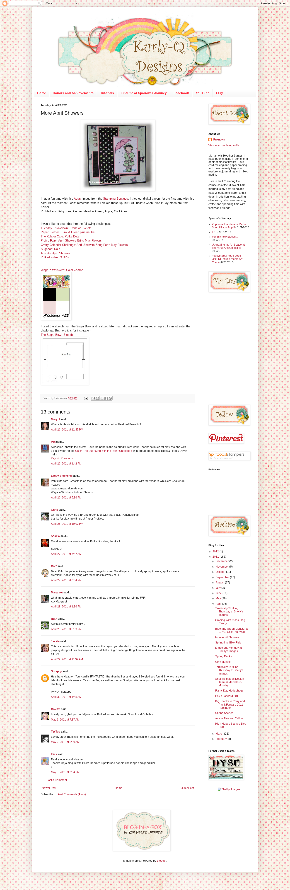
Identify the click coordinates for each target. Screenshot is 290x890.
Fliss (54, 754)
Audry (78, 198)
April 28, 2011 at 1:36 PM (66, 606)
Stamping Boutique (115, 198)
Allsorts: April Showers (55, 253)
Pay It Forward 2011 (227, 696)
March (220, 733)
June (219, 593)
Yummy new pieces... (225, 236)
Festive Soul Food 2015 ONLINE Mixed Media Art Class (227, 259)
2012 (216, 551)
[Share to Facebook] (106, 398)
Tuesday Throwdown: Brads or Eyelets (66, 228)
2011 (216, 556)
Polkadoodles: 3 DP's (55, 257)
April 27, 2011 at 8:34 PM (66, 580)
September (223, 577)
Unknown (219, 139)
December (222, 561)
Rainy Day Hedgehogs (229, 690)
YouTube (202, 93)
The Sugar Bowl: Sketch (57, 334)
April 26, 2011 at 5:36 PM (66, 497)
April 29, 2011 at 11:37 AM (67, 659)
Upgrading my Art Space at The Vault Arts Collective (228, 246)
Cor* (54, 566)
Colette (55, 709)
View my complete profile (223, 145)
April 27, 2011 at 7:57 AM (66, 554)
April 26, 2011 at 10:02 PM (67, 523)
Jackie (55, 641)
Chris (54, 509)
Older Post (187, 788)
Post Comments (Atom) (72, 794)
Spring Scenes (224, 713)
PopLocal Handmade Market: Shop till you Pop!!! (230, 226)
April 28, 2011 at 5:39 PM (66, 629)
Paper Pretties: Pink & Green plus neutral (68, 232)
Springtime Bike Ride (228, 642)
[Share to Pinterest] (110, 398)
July (218, 587)
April (219, 603)
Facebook (181, 93)
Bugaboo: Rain (50, 249)
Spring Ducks (223, 656)
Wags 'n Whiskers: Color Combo (62, 270)
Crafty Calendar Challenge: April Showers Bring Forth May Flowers (84, 245)
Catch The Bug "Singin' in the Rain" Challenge (103, 450)
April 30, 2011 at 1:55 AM (66, 697)
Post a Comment (56, 780)
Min (53, 441)
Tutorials (107, 93)
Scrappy (56, 671)
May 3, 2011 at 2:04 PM (65, 772)
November (222, 566)
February (221, 738)
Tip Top (55, 731)
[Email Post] (86, 398)
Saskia (55, 536)
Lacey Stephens (61, 475)
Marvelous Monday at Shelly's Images (228, 649)
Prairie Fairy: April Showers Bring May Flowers (71, 240)
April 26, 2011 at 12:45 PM (67, 429)
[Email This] (93, 398)
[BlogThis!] (97, 398)
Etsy (219, 93)
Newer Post (49, 788)
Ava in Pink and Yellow (229, 718)
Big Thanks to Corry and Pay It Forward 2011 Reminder (230, 704)
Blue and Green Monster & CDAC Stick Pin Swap (231, 630)
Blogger (161, 860)
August (220, 582)
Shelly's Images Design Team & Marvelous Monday (229, 682)
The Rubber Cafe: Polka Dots (60, 236)
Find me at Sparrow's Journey (144, 93)
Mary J (55, 419)
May (219, 598)
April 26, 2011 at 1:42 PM (66, 463)
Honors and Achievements (73, 93)
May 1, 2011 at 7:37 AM (65, 719)
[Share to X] (101, 398)
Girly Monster (223, 661)
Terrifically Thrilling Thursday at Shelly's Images (229, 612)
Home (41, 93)
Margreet (57, 592)
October (221, 571)
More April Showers (227, 637)
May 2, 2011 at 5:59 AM (65, 742)
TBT (214, 232)
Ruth (54, 618)
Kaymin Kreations (62, 458)
